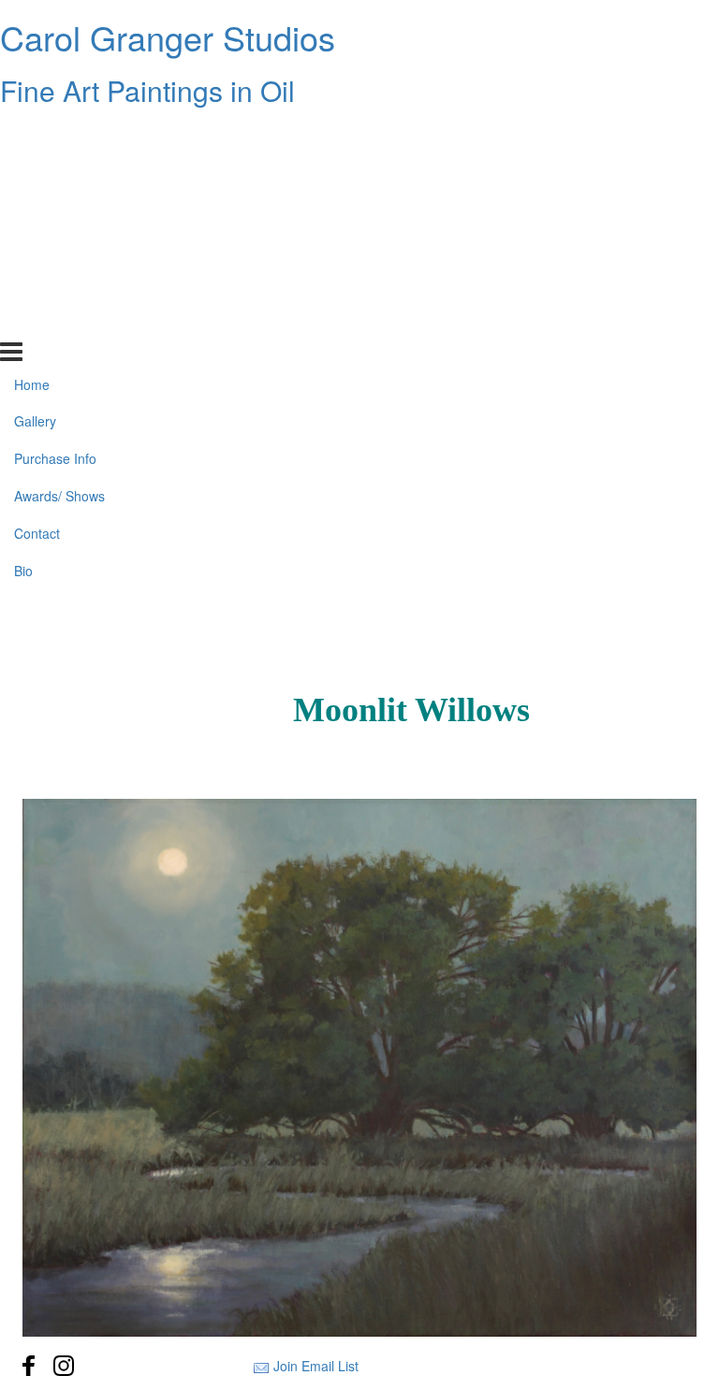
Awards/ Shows (59, 246)
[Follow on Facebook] (29, 1366)
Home (32, 133)
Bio (23, 320)
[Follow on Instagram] (64, 1366)
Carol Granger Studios (167, 37)
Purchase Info (55, 208)
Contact (37, 283)
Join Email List (316, 1365)
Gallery (35, 171)
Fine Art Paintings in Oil (147, 90)
